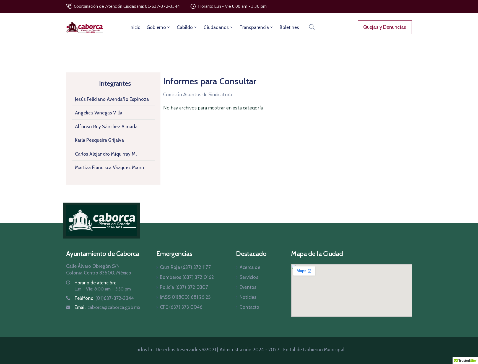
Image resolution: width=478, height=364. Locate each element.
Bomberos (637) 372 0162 (187, 277)
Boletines (289, 27)
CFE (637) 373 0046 (181, 307)
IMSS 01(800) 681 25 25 (185, 297)
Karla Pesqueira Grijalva (99, 140)
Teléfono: (104, 298)
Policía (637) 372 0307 (184, 287)
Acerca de (250, 267)
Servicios (249, 277)
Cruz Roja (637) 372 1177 (185, 267)
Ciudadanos (216, 27)
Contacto (249, 307)
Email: (107, 307)
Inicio (135, 27)
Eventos (248, 287)
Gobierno (156, 27)
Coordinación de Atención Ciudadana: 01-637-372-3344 (127, 6)
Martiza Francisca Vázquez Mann (109, 167)
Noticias (248, 297)
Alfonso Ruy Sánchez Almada (106, 126)
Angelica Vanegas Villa (98, 113)
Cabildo (185, 27)
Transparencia (254, 27)
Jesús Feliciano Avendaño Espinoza (112, 99)
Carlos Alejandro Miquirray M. (106, 154)
